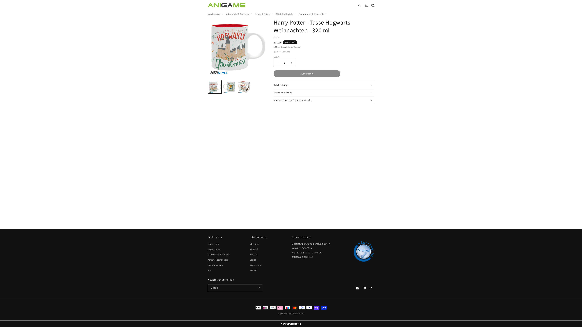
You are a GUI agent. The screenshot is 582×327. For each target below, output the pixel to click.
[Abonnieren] (258, 287)
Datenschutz (214, 249)
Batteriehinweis (215, 265)
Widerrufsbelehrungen (219, 254)
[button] (215, 14)
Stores (253, 259)
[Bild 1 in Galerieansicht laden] (214, 86)
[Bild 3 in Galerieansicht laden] (244, 86)
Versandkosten (294, 47)
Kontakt (254, 254)
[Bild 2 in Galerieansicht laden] (229, 86)
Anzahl (276, 57)
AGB (210, 270)
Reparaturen (256, 265)
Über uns (254, 244)
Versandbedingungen (218, 259)
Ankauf (253, 270)
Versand (254, 249)
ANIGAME (287, 313)
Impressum (213, 244)
